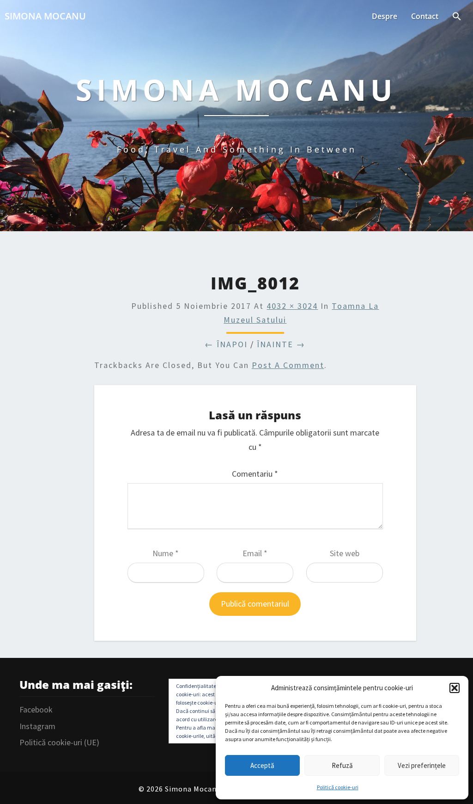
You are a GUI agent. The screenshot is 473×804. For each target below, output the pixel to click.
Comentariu (255, 473)
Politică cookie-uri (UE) (59, 742)
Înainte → (281, 344)
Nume (165, 553)
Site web (344, 553)
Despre (384, 16)
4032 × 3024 (292, 306)
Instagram (37, 726)
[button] (454, 688)
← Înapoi (226, 344)
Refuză (342, 765)
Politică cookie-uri (337, 787)
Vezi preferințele (422, 765)
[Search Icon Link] (456, 17)
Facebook (36, 709)
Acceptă (262, 765)
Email (255, 553)
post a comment (288, 365)
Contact (424, 16)
